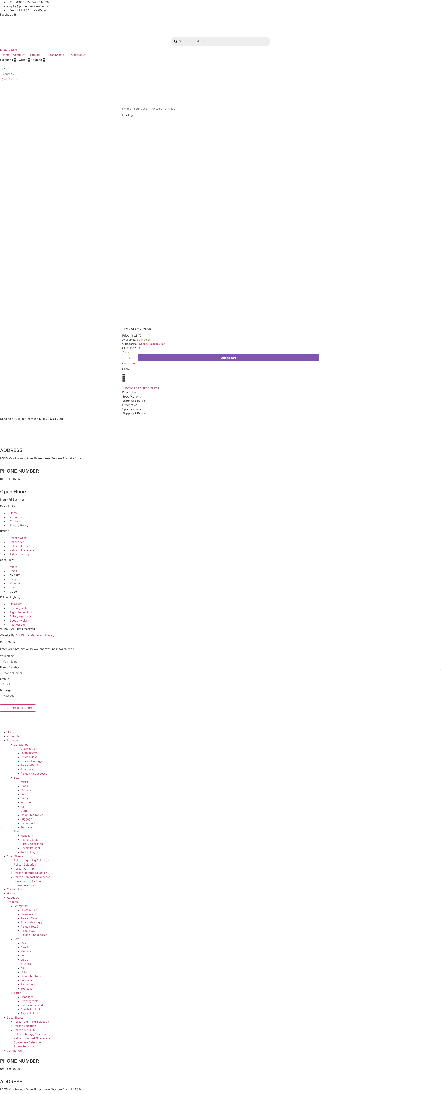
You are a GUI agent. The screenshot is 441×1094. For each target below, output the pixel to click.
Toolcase (26, 827)
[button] (220, 64)
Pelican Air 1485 (24, 868)
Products (13, 740)
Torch (17, 831)
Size (16, 777)
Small (24, 786)
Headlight (27, 835)
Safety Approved (32, 844)
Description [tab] (129, 392)
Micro (24, 781)
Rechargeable (29, 839)
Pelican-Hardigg (31, 761)
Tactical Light (29, 852)
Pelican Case (139, 108)
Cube (24, 810)
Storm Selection (24, 885)
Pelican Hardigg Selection (30, 872)
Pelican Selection (25, 864)
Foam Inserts (29, 753)
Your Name (8, 656)
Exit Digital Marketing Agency (35, 635)
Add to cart (228, 357)
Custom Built (29, 748)
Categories (21, 744)
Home (126, 108)
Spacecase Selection (27, 881)
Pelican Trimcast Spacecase (32, 877)
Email (4, 678)
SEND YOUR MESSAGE (18, 708)
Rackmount (28, 823)
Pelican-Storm (30, 769)
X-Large (26, 802)
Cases (143, 343)
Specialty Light (30, 848)
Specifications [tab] (131, 396)
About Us (13, 736)
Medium (26, 790)
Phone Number (9, 667)
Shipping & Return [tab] (134, 400)
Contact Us (14, 889)
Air (22, 806)
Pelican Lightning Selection (31, 860)
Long (24, 794)
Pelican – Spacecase (34, 773)
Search (4, 68)
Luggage (26, 819)
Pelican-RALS (29, 765)
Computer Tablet (32, 815)
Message (6, 690)
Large (24, 798)
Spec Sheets (15, 856)
